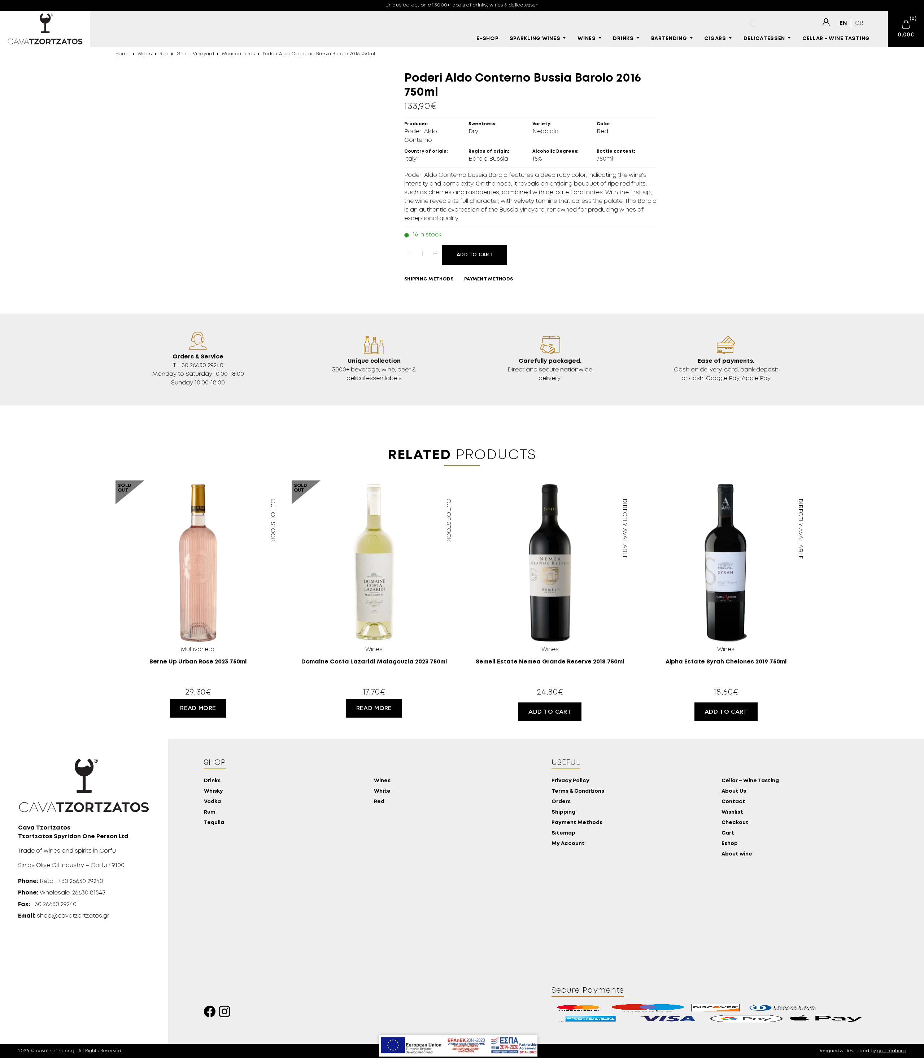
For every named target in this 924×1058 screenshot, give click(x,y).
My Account (568, 843)
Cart (728, 833)
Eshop (730, 843)
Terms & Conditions (578, 791)
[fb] (211, 1013)
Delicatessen (764, 38)
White (382, 791)
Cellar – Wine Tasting (750, 781)
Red (164, 54)
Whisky (213, 791)
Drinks (623, 38)
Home (123, 54)
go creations (891, 1051)
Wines (587, 38)
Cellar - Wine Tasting (836, 38)
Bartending (669, 38)
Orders (561, 802)
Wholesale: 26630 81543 (61, 893)
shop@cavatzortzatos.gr (63, 916)
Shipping (563, 812)
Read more (198, 708)
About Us (734, 791)
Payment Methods (577, 822)
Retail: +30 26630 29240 (60, 881)
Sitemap (563, 833)
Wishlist (732, 812)
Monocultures (238, 54)
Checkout (735, 822)
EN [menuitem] (843, 23)
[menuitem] (843, 23)
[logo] (45, 29)
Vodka (212, 802)
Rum (209, 812)
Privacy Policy (570, 781)
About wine (737, 854)
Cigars (715, 38)
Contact (733, 802)
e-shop (487, 38)
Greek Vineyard (195, 54)
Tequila (214, 822)
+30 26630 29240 (47, 904)
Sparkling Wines (535, 38)
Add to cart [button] (549, 712)
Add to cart (475, 254)
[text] (826, 22)
